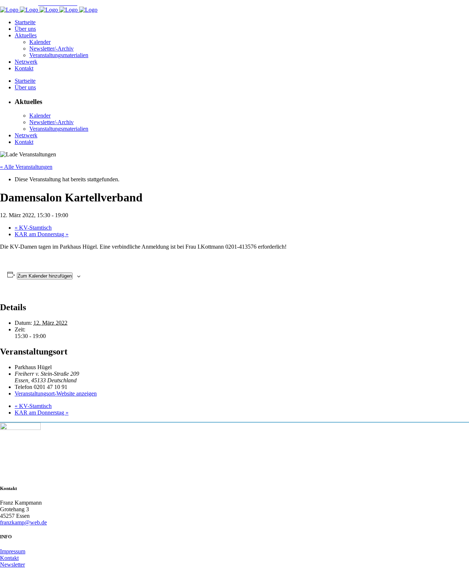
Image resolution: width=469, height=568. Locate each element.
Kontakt (9, 558)
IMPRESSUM (17, 3)
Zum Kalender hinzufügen (45, 276)
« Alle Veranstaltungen (26, 167)
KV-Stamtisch (33, 227)
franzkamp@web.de (23, 522)
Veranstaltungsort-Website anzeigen (56, 393)
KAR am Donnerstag (42, 234)
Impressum (12, 551)
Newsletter (12, 564)
